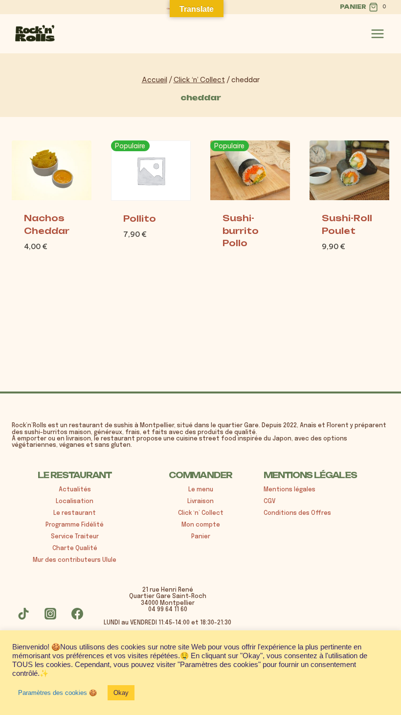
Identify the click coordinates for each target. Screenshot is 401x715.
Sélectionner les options (351, 255)
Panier (200, 537)
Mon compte (200, 525)
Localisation (74, 502)
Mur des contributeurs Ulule (74, 560)
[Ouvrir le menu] (377, 33)
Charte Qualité (74, 549)
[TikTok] (23, 613)
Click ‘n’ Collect (200, 513)
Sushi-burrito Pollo (241, 230)
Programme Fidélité (74, 525)
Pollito (139, 218)
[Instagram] (50, 613)
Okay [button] (121, 692)
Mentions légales (289, 490)
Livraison (200, 502)
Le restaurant (74, 513)
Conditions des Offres (297, 513)
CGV (269, 502)
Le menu (200, 490)
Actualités (75, 490)
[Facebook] (77, 613)
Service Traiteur (75, 537)
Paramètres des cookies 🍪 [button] (57, 692)
